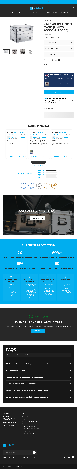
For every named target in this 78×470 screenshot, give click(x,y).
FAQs (17, 354)
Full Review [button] (10, 156)
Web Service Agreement (29, 433)
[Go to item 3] (22, 52)
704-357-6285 (12, 422)
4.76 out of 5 (28, 173)
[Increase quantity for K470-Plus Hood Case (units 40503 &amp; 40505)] (52, 68)
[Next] (37, 36)
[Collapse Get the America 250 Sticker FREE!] (72, 75)
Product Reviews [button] (38, 162)
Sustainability (25, 424)
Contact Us (25, 417)
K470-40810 (62, 132)
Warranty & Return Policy (29, 426)
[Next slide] (73, 146)
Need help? (71, 60)
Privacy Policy (26, 431)
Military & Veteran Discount (30, 421)
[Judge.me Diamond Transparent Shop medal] (31, 186)
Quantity (46, 64)
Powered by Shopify (19, 466)
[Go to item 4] (30, 52)
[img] (10, 135)
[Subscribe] (34, 452)
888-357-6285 (14, 424)
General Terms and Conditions (30, 428)
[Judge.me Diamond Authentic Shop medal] (24, 186)
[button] (19, 156)
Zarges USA (47, 20)
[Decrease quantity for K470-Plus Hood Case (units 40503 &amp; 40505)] (45, 68)
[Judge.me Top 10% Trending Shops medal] (54, 186)
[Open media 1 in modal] (22, 34)
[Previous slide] (4, 146)
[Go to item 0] (6, 52)
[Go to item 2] (14, 52)
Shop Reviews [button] (38, 165)
